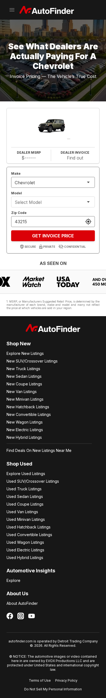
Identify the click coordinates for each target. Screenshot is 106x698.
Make (16, 173)
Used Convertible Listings (29, 534)
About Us (17, 593)
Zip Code (19, 213)
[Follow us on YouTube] (31, 616)
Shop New (19, 343)
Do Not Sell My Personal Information (53, 689)
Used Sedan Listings (25, 496)
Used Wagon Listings (25, 542)
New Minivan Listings (25, 399)
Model (16, 193)
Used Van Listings (22, 511)
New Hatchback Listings (28, 406)
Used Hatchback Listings (29, 527)
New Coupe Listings (24, 384)
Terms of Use (40, 680)
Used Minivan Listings (26, 519)
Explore (13, 580)
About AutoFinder (22, 603)
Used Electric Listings (25, 550)
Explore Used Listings (26, 473)
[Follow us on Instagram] (20, 616)
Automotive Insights (31, 570)
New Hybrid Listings (24, 437)
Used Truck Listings (24, 489)
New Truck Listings (23, 368)
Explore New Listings (25, 353)
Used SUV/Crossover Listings (33, 481)
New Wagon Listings (25, 422)
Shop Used (19, 464)
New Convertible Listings (29, 414)
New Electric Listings (25, 429)
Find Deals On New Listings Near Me (39, 450)
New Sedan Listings (24, 376)
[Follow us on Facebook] (10, 616)
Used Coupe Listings (25, 504)
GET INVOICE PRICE (53, 235)
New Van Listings (22, 391)
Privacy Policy (66, 680)
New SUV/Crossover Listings (32, 361)
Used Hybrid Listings (25, 557)
